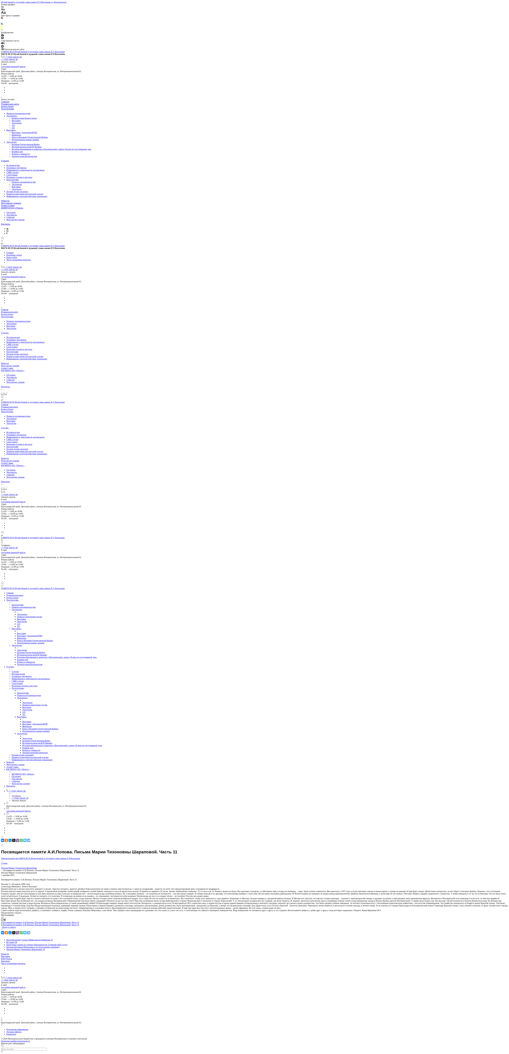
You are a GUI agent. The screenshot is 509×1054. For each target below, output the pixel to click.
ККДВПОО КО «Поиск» (12, 208)
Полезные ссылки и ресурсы (19, 177)
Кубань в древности (21, 154)
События (10, 217)
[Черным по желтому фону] (2, 27)
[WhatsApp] (21, 840)
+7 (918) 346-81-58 (13, 57)
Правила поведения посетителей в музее (24, 194)
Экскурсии (17, 123)
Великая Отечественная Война (26, 144)
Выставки (16, 120)
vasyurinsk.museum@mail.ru (13, 66)
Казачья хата (17, 151)
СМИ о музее (12, 172)
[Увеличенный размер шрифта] (3, 13)
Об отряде (11, 212)
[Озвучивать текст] (2, 44)
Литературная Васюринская (24, 156)
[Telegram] (28, 840)
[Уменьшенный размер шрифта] (2, 7)
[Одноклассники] (6, 233)
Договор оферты (13, 1032)
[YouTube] (7, 231)
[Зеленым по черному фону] (2, 30)
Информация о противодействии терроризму (26, 196)
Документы (11, 215)
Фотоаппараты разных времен (25, 140)
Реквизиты (11, 1034)
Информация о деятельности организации (25, 170)
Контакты (5, 224)
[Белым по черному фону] (2, 21)
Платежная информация (17, 1029)
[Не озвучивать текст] (2, 47)
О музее (5, 161)
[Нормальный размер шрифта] (3, 10)
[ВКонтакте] (7, 229)
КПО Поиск (6, 959)
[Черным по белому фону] (2, 18)
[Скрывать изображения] (2, 38)
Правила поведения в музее (24, 118)
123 (13, 125)
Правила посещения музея (18, 113)
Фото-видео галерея (11, 203)
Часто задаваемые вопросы (13, 963)
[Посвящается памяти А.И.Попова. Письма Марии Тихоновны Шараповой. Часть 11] (40, 922)
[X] (13, 840)
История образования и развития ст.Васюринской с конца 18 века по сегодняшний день (51, 149)
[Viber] (17, 840)
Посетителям (7, 109)
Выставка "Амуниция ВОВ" (25, 132)
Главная (5, 102)
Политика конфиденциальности (15, 1041)
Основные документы (16, 168)
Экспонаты (11, 116)
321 (13, 128)
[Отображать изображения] (2, 35)
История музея (13, 165)
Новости (5, 201)
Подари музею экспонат (17, 191)
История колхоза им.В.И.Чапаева (27, 147)
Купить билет (7, 106)
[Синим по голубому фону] (2, 24)
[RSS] (2, 845)
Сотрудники (11, 175)
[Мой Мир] (10, 840)
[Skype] (25, 840)
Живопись (16, 135)
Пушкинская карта (10, 104)
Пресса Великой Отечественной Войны (30, 137)
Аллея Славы (8, 205)
